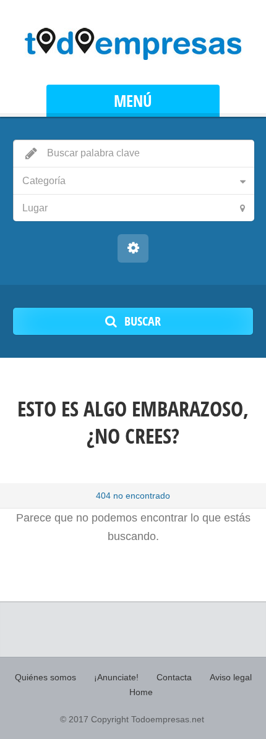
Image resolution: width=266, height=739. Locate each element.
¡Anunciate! (116, 677)
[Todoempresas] (133, 44)
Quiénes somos (45, 677)
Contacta (174, 677)
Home (141, 692)
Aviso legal (231, 677)
